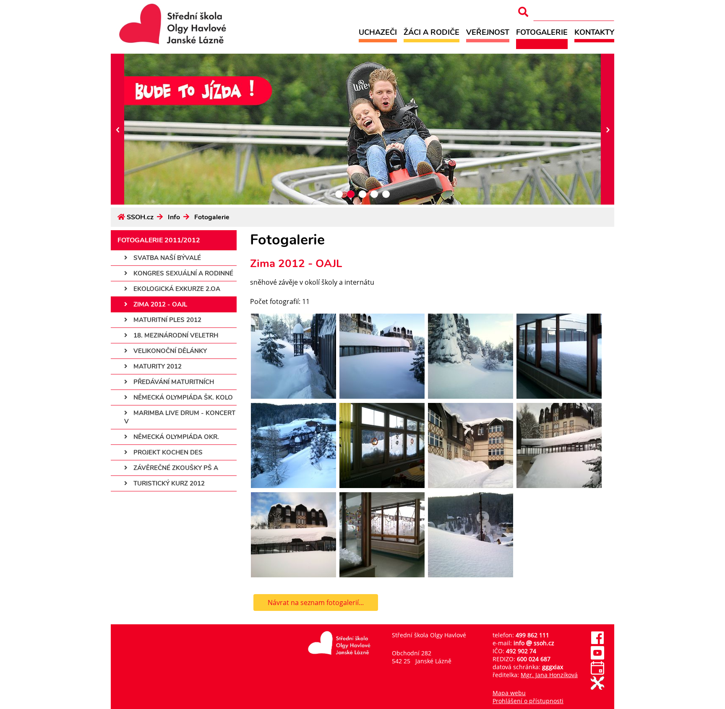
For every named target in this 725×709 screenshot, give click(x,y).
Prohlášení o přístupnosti (528, 701)
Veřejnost (487, 32)
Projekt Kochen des (167, 452)
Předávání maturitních (173, 382)
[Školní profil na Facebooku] (597, 642)
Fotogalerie (542, 32)
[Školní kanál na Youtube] (597, 657)
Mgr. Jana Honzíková (549, 675)
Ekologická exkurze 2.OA (176, 289)
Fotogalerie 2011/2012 (158, 240)
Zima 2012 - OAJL (159, 304)
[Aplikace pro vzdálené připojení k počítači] (597, 687)
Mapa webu (509, 693)
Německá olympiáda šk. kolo (182, 397)
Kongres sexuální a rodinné (182, 273)
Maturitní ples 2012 (166, 320)
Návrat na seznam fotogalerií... (316, 602)
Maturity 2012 (157, 366)
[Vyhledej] (523, 12)
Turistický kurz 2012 (168, 483)
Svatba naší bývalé (166, 258)
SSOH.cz (140, 217)
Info (174, 217)
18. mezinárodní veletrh (175, 335)
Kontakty (594, 32)
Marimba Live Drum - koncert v (179, 417)
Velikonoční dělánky (169, 351)
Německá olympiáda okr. (175, 437)
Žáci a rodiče (431, 32)
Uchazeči (378, 32)
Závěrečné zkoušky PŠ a (175, 468)
